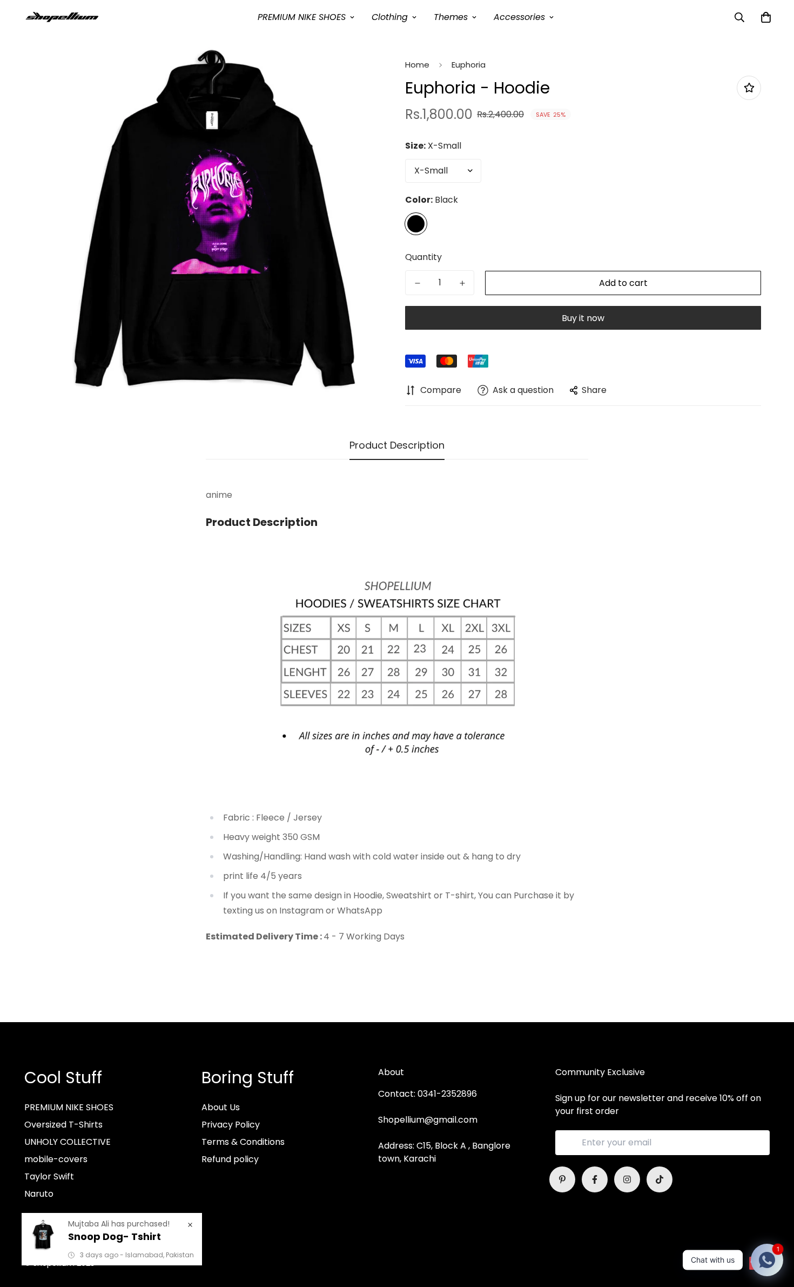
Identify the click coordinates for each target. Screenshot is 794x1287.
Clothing (390, 17)
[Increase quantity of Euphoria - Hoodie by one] (462, 283)
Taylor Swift (49, 1176)
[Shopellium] (62, 17)
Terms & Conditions (243, 1142)
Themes (451, 17)
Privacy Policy (230, 1124)
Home (417, 64)
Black (416, 224)
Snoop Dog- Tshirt (114, 1236)
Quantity (423, 257)
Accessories (519, 17)
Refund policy (230, 1159)
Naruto (38, 1194)
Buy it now (583, 318)
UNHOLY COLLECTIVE (67, 1142)
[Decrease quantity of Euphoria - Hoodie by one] (417, 283)
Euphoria (469, 64)
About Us (220, 1107)
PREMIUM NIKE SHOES (302, 17)
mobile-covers (56, 1159)
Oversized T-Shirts (63, 1124)
